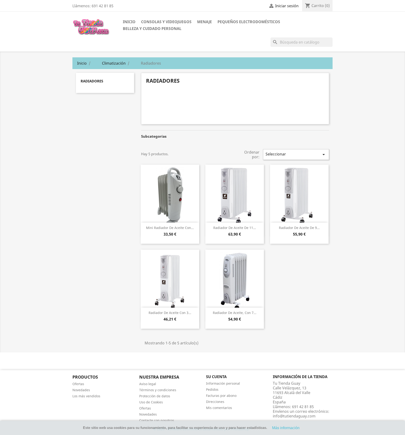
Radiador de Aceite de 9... (299, 227)
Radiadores (92, 81)
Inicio (129, 21)
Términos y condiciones (157, 390)
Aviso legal (147, 384)
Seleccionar (296, 154)
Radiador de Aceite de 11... (234, 227)
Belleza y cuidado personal (152, 28)
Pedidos (212, 389)
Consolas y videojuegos (166, 21)
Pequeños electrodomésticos (249, 21)
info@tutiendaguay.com (294, 416)
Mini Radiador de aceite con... (170, 227)
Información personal (223, 383)
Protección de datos (154, 396)
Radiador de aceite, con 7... (234, 312)
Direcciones (215, 401)
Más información (286, 428)
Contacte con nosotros (156, 420)
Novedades (81, 390)
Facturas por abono (221, 395)
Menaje (204, 21)
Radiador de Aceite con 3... (170, 312)
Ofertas (78, 384)
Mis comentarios (219, 408)
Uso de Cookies (151, 402)
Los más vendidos (86, 396)
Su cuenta (216, 376)
